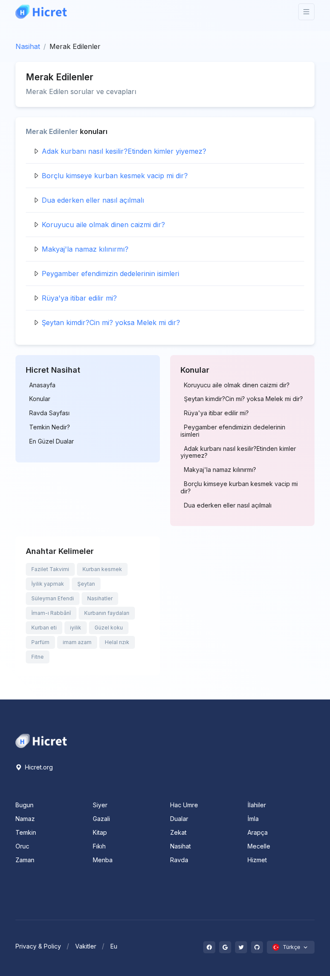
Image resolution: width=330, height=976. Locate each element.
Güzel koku (109, 627)
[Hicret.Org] (41, 12)
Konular (39, 398)
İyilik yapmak (47, 584)
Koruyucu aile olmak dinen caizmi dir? (103, 224)
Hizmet (257, 860)
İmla (253, 818)
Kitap (100, 832)
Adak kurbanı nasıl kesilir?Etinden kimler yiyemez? (124, 151)
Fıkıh (99, 846)
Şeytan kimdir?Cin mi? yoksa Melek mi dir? (111, 322)
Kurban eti (44, 627)
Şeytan (86, 584)
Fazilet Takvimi (50, 569)
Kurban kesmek (102, 569)
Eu (113, 946)
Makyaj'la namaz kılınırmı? (85, 249)
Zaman (24, 860)
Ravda (179, 860)
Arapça (258, 832)
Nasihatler (100, 598)
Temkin (25, 832)
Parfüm (40, 642)
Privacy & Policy (38, 946)
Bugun (24, 805)
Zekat (178, 832)
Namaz (25, 818)
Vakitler (85, 946)
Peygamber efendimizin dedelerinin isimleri (110, 273)
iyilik (75, 627)
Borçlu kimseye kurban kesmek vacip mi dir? (115, 175)
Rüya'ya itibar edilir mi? (79, 298)
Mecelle (259, 846)
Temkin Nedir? (49, 427)
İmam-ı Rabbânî (51, 613)
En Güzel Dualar (51, 441)
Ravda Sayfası (49, 413)
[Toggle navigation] (306, 11)
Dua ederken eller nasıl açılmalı (93, 200)
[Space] (41, 740)
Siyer (100, 805)
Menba (103, 860)
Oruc (22, 846)
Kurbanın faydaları (106, 613)
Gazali (101, 818)
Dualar (179, 818)
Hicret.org (38, 767)
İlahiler (257, 805)
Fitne (37, 657)
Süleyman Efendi (52, 598)
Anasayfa (42, 385)
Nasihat (27, 46)
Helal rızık (117, 642)
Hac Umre (184, 805)
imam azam (77, 642)
